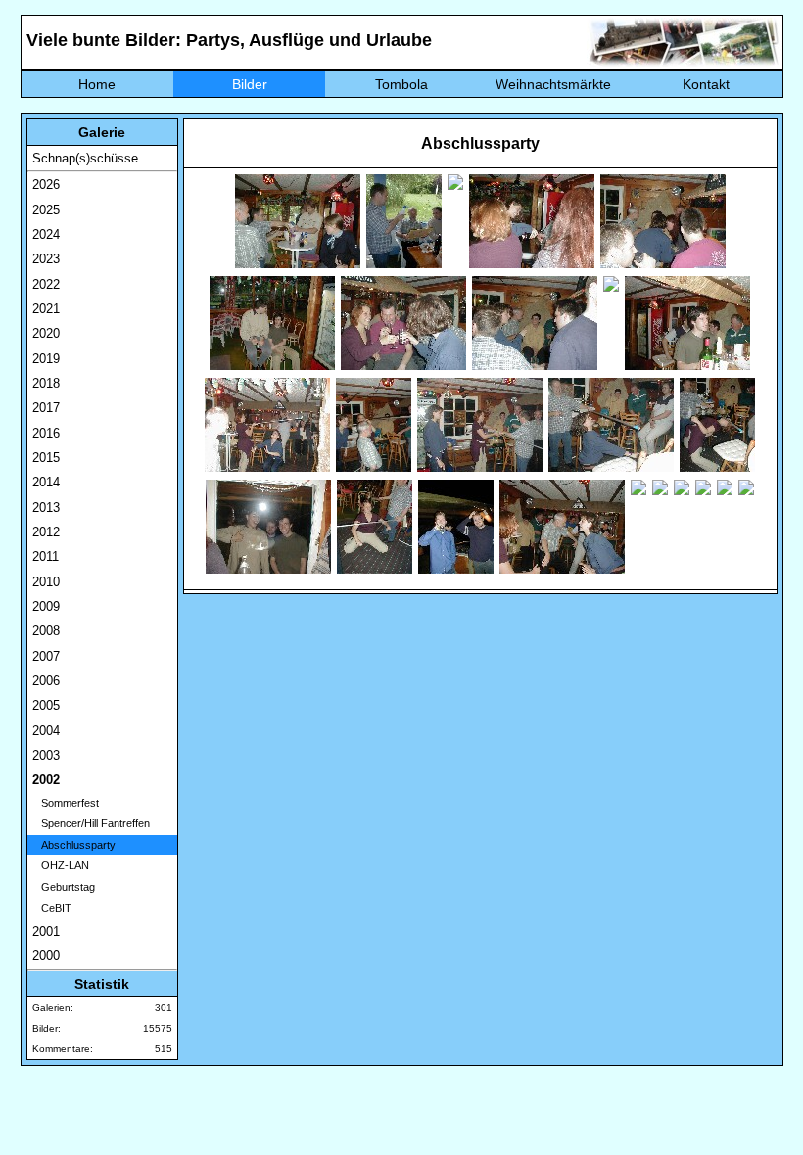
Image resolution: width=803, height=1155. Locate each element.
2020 (46, 333)
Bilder (249, 84)
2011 (45, 556)
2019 (46, 358)
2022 (46, 284)
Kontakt (706, 84)
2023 (46, 259)
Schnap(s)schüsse (85, 158)
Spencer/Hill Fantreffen (91, 823)
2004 (46, 730)
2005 (46, 705)
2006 (46, 680)
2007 (46, 656)
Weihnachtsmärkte (553, 84)
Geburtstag (63, 887)
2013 (46, 507)
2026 (46, 184)
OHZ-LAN (60, 865)
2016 (46, 433)
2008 (46, 631)
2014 (46, 482)
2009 (46, 606)
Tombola (401, 84)
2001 (46, 931)
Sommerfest (65, 802)
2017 (46, 407)
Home (97, 84)
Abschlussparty (74, 845)
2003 (46, 755)
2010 (46, 582)
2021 (46, 308)
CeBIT (51, 908)
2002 (46, 779)
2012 (46, 532)
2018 (46, 383)
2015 (46, 457)
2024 (46, 234)
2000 (46, 955)
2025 (46, 210)
